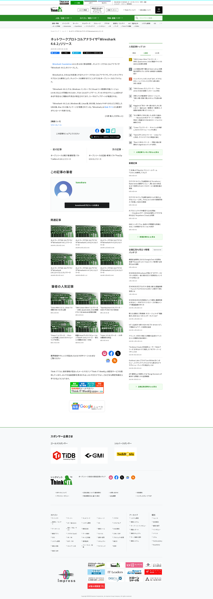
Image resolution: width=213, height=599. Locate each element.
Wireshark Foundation (62, 64)
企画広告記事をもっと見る (147, 386)
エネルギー (117, 4)
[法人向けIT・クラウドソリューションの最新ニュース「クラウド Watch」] (96, 573)
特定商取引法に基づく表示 (91, 496)
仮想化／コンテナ (119, 23)
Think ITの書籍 (126, 26)
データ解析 (86, 533)
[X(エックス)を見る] (122, 477)
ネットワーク (86, 23)
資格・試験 (55, 546)
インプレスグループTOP (144, 496)
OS (155, 23)
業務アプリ (55, 533)
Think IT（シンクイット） (61, 9)
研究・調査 (143, 2)
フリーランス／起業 (88, 546)
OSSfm (137, 26)
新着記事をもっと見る (147, 237)
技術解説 (156, 522)
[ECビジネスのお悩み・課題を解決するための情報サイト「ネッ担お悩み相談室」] (96, 587)
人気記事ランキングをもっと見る (147, 152)
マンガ (116, 26)
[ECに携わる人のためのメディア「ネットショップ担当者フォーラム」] (153, 573)
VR (110, 26)
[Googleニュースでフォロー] (128, 477)
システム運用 (56, 541)
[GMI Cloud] (94, 455)
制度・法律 (55, 551)
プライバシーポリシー (62, 496)
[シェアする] (97, 131)
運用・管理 (101, 537)
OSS (53, 537)
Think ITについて (130, 10)
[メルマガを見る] (111, 477)
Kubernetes (67, 26)
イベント (155, 533)
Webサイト (109, 107)
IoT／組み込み (133, 23)
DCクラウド (135, 2)
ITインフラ (65, 23)
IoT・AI (130, 2)
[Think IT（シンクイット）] (61, 483)
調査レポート (135, 529)
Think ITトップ (55, 31)
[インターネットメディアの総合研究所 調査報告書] (153, 565)
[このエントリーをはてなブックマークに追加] (108, 131)
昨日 (134, 53)
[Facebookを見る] (116, 477)
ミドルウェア (117, 523)
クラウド (107, 23)
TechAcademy (157, 541)
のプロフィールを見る (87, 205)
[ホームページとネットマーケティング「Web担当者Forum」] (134, 565)
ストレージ (97, 23)
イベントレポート (90, 26)
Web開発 (116, 529)
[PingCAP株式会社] (64, 455)
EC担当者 (124, 2)
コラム (155, 537)
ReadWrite (156, 545)
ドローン (123, 4)
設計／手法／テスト (72, 529)
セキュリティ (101, 541)
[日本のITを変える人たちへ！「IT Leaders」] (115, 573)
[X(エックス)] (118, 353)
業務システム (135, 522)
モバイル (100, 533)
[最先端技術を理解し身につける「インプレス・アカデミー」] (153, 580)
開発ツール (101, 529)
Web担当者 (117, 2)
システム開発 (146, 23)
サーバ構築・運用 (136, 537)
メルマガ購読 (83, 10)
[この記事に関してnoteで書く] (113, 130)
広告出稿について (145, 10)
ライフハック (101, 546)
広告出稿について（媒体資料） (92, 492)
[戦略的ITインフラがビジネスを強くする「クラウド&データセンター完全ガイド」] (96, 565)
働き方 (115, 541)
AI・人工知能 (56, 26)
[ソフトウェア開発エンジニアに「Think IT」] (115, 565)
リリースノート (56, 125)
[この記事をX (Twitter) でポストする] (103, 131)
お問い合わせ (114, 492)
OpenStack (78, 26)
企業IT (90, 3)
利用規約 (140, 492)
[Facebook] (111, 353)
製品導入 (104, 3)
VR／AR (69, 537)
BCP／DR (70, 541)
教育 (114, 546)
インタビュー (102, 26)
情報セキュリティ (136, 533)
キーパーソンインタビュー (138, 526)
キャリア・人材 (71, 546)
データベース (56, 529)
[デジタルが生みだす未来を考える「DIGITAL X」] (115, 580)
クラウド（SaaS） (72, 533)
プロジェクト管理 (118, 537)
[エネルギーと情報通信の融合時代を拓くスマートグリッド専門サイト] (134, 573)
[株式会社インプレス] (66, 576)
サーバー (76, 23)
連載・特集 (55, 23)
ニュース (64, 31)
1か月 (157, 53)
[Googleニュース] (108, 360)
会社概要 (113, 496)
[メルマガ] (104, 353)
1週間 (146, 53)
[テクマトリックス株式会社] (125, 454)
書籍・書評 (156, 526)
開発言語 (85, 529)
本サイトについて (61, 492)
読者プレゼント (112, 10)
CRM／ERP (117, 533)
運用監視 (85, 541)
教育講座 (129, 4)
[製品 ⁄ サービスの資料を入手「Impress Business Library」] (96, 580)
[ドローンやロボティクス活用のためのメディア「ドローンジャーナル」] (134, 580)
